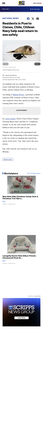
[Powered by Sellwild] (37, 296)
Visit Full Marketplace (33, 173)
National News (11, 18)
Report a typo (8, 159)
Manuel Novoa (18, 94)
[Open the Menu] (3, 3)
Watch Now (37, 3)
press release (11, 118)
